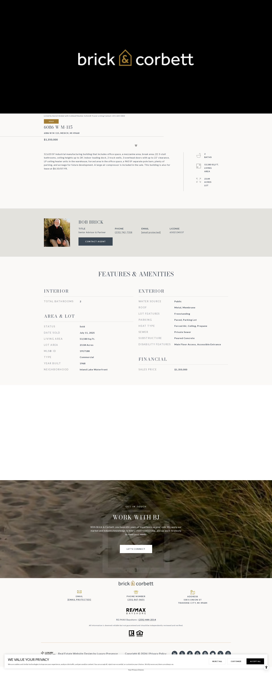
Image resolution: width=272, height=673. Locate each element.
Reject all (217, 661)
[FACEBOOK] (190, 654)
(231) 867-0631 (136, 599)
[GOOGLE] (205, 654)
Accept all (255, 661)
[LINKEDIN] (174, 654)
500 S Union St (193, 600)
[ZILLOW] (197, 654)
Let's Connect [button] (136, 549)
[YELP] (182, 654)
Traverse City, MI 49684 (192, 603)
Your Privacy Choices (136, 670)
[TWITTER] (220, 654)
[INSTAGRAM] (228, 654)
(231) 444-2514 (147, 619)
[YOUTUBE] (213, 654)
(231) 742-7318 (123, 232)
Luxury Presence (107, 653)
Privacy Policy (157, 653)
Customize (236, 661)
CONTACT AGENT (95, 241)
